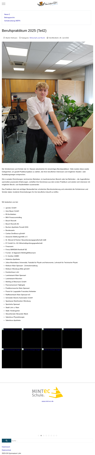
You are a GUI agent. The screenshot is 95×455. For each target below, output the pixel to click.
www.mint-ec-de (47, 401)
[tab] (38, 435)
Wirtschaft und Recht (37, 38)
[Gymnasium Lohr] (47, 4)
